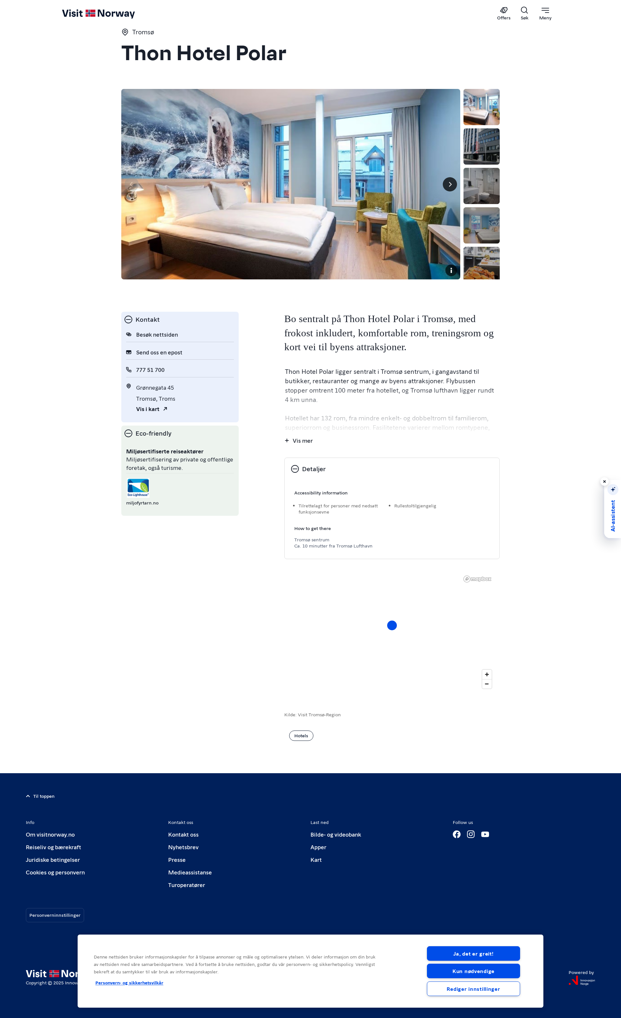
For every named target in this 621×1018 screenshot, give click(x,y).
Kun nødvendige (473, 971)
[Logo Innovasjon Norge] (582, 980)
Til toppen (44, 796)
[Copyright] (451, 270)
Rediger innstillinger (473, 988)
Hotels (301, 735)
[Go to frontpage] (109, 13)
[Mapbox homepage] (477, 579)
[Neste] (450, 184)
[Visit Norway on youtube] (485, 834)
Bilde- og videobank (335, 834)
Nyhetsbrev (183, 846)
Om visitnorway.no (50, 834)
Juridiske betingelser (53, 859)
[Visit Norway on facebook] (457, 834)
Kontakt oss (183, 834)
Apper (318, 846)
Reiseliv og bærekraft (53, 846)
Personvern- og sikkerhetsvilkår (129, 982)
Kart (316, 859)
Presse (177, 859)
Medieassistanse (190, 872)
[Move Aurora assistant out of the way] (604, 481)
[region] (310, 971)
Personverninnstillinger (55, 915)
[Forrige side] (132, 184)
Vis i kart (147, 408)
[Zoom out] (487, 683)
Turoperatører (186, 884)
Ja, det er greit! (473, 953)
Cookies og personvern (55, 872)
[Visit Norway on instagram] (471, 834)
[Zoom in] (487, 674)
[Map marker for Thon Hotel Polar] (392, 625)
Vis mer (303, 440)
